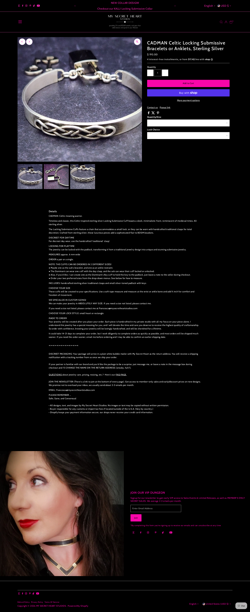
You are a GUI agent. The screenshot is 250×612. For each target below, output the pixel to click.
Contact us (152, 107)
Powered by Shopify (78, 606)
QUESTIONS (55, 374)
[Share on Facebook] (149, 113)
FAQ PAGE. (121, 374)
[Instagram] (26, 5)
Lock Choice (153, 129)
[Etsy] (19, 5)
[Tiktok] (33, 5)
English (208, 5)
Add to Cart (188, 83)
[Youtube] (38, 5)
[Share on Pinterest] (158, 113)
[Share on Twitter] (153, 113)
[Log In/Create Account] (226, 22)
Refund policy (24, 602)
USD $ (225, 5)
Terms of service (52, 602)
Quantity (151, 67)
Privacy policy (37, 602)
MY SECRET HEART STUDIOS (51, 606)
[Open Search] (221, 22)
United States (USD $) (217, 604)
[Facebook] (22, 5)
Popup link (165, 107)
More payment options (188, 100)
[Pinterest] (30, 5)
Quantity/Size (154, 117)
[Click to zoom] (137, 42)
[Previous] (75, 6)
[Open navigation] (20, 22)
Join (136, 518)
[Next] (175, 6)
